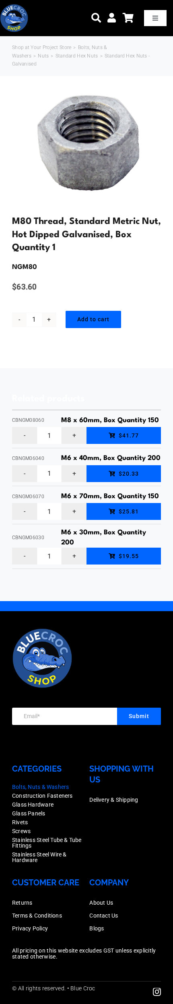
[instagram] (157, 992)
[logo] (14, 7)
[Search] (96, 18)
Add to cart (93, 319)
